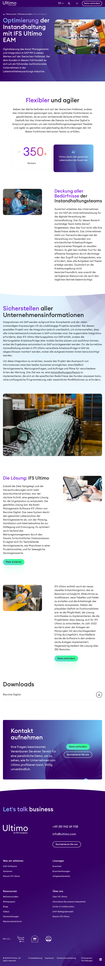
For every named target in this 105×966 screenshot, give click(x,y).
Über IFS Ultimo (59, 897)
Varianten (7, 871)
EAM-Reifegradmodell (62, 912)
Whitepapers (9, 902)
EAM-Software (10, 866)
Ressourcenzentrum (12, 921)
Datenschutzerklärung (66, 958)
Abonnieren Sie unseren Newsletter (69, 902)
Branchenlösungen (61, 871)
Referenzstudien (10, 897)
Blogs (5, 907)
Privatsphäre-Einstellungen (87, 959)
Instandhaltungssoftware (65, 372)
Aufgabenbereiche (61, 876)
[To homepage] (9, 3)
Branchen (57, 866)
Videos (6, 912)
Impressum (49, 958)
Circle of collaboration (63, 907)
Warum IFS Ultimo (11, 876)
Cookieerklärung (35, 958)
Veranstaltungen (11, 917)
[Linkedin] (100, 959)
